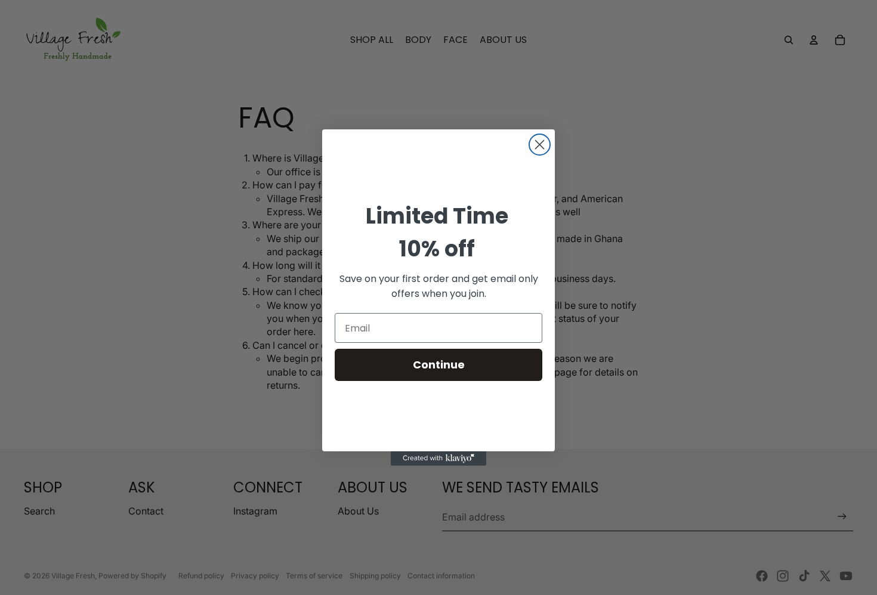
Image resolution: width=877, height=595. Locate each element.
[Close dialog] (539, 144)
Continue (439, 364)
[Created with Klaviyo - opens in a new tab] (438, 458)
